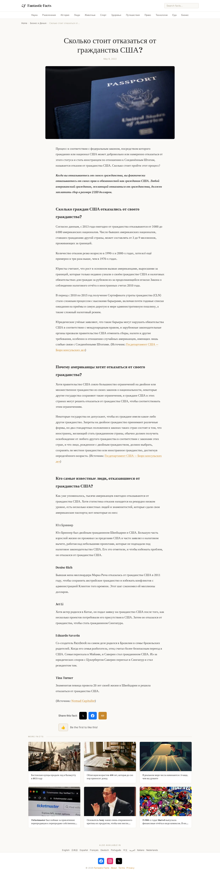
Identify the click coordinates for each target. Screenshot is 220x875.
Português (116, 850)
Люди (77, 15)
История (65, 15)
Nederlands (152, 850)
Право (148, 15)
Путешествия (133, 15)
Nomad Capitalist (83, 701)
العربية (132, 850)
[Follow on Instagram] (110, 861)
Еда (174, 15)
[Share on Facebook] (93, 715)
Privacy (130, 868)
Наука (34, 15)
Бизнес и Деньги (38, 23)
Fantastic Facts (101, 868)
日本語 (75, 850)
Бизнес (185, 15)
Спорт (103, 15)
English (65, 850)
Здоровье (116, 15)
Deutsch (105, 850)
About (114, 868)
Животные (90, 15)
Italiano (140, 850)
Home (24, 23)
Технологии (162, 15)
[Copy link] (102, 715)
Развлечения (49, 15)
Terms (121, 868)
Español (84, 850)
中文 (125, 850)
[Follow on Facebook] (101, 861)
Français (94, 850)
